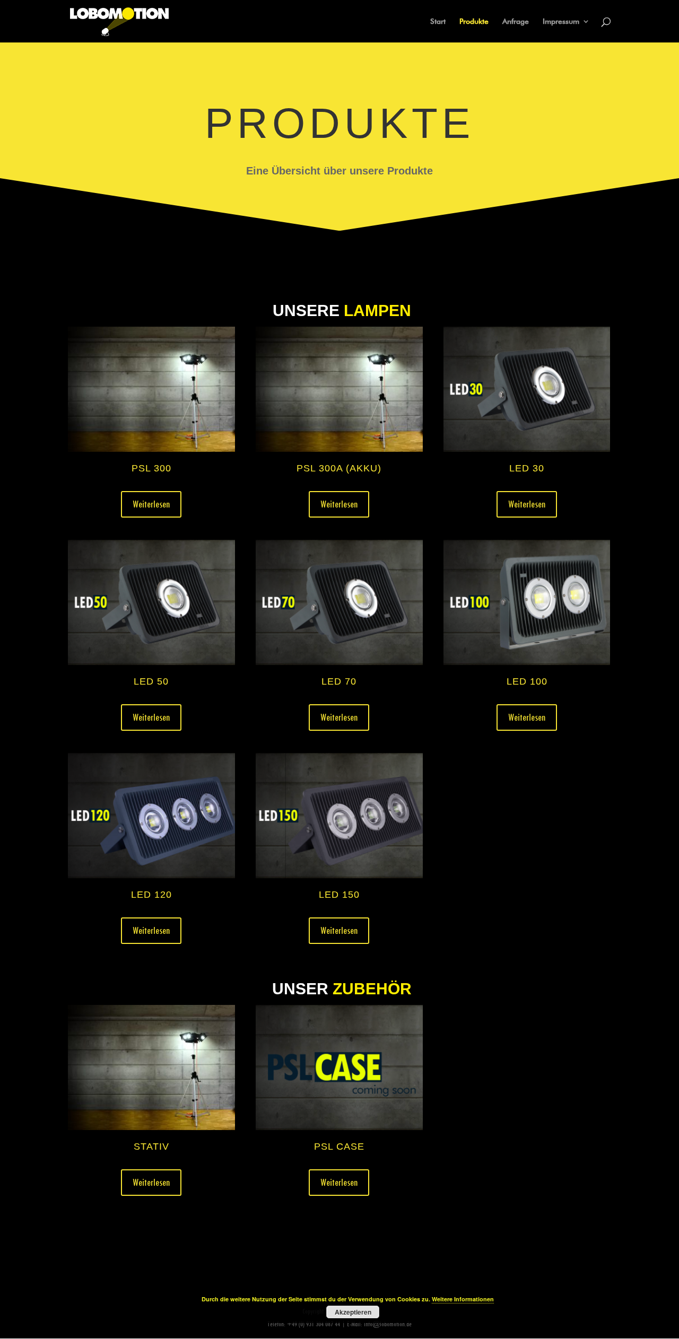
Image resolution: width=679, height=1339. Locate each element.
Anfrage (515, 21)
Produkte (474, 21)
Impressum (561, 21)
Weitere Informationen (463, 1299)
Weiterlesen (151, 504)
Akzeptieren (353, 1312)
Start (438, 21)
